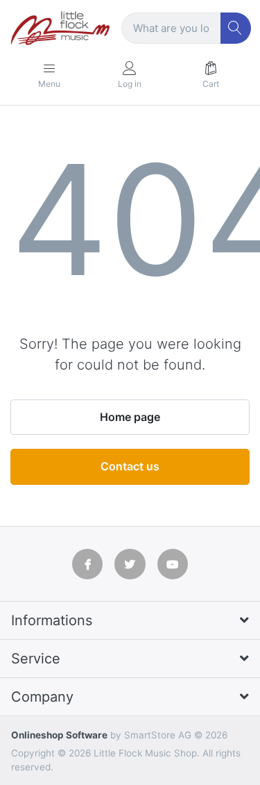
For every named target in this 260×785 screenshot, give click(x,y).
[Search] (236, 28)
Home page (130, 417)
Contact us (130, 466)
